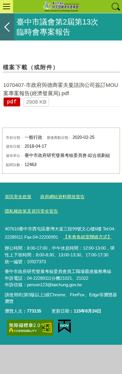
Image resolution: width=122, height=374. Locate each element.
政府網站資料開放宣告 (62, 196)
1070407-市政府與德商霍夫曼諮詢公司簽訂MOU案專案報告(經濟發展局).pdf (60, 89)
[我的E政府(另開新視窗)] (64, 326)
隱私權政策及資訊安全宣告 (31, 211)
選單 (6, 6)
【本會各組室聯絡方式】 (87, 236)
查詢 (115, 6)
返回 (7, 26)
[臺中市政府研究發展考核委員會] (61, 6)
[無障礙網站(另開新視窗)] (30, 328)
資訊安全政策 (18, 196)
